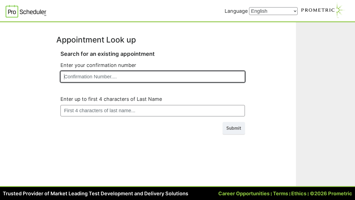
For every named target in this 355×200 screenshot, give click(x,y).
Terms (280, 193)
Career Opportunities (244, 193)
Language (237, 11)
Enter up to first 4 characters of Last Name (111, 99)
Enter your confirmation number (98, 65)
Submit (233, 128)
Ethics (298, 193)
